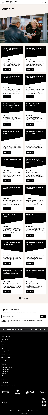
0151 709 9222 (5, 382)
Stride (26, 413)
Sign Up (43, 316)
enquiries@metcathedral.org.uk (8, 385)
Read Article (7, 69)
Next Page (26, 298)
